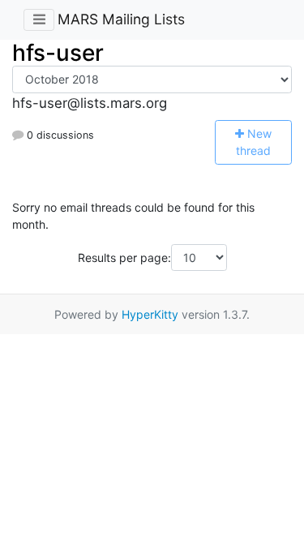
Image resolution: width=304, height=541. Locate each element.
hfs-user (58, 53)
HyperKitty (150, 314)
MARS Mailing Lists (121, 19)
